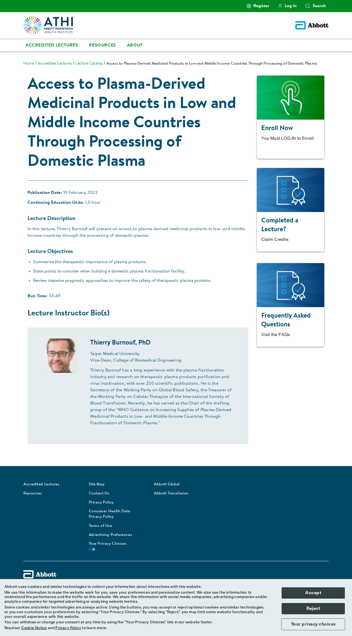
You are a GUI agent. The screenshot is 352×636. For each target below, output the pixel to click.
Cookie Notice (34, 628)
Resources (32, 493)
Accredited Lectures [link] (52, 45)
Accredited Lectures (41, 484)
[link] (28, 64)
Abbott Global (167, 484)
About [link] (134, 45)
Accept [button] (313, 593)
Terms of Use (100, 526)
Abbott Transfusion (171, 493)
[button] (308, 6)
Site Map (97, 484)
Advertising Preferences (110, 535)
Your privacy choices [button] (313, 624)
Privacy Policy (101, 503)
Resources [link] (102, 45)
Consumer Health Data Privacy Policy (109, 514)
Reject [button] (313, 608)
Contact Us (99, 493)
